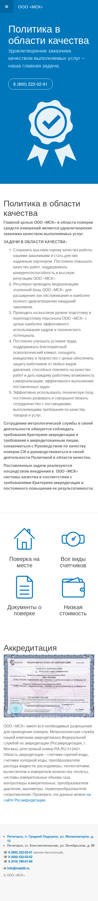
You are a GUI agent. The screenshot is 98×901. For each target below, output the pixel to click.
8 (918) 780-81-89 (20, 861)
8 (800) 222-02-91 (30, 84)
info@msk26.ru (18, 868)
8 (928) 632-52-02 (20, 856)
